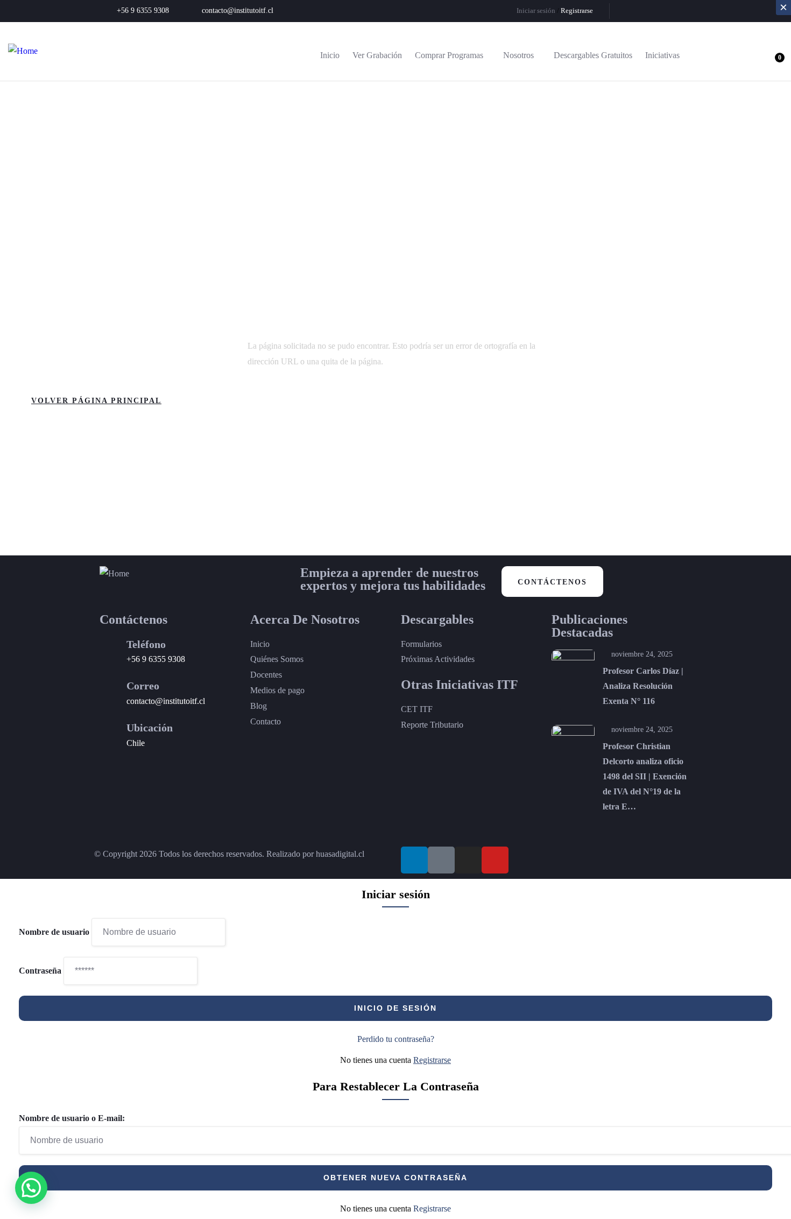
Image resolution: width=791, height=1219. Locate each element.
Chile (135, 743)
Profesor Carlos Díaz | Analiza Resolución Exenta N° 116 (643, 686)
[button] (31, 1188)
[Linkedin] (633, 10)
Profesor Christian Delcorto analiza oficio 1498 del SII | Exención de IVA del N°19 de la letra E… (645, 776)
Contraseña (40, 970)
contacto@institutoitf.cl (165, 701)
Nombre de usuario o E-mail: (72, 1118)
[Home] (23, 51)
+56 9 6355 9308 (155, 659)
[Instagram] (668, 10)
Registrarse (432, 1060)
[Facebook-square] (441, 860)
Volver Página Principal (96, 401)
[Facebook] (651, 10)
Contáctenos (552, 582)
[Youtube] (686, 10)
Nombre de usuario (54, 931)
